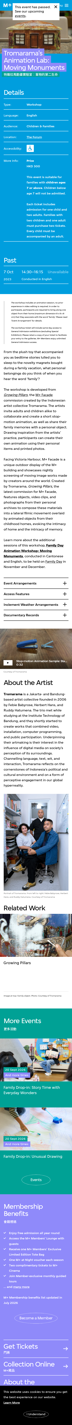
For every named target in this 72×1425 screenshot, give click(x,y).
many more (21, 1287)
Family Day (53, 561)
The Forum (34, 137)
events (20, 16)
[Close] (56, 6)
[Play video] (36, 649)
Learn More (12, 1403)
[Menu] (66, 5)
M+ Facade (44, 395)
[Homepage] (7, 5)
